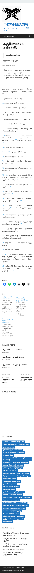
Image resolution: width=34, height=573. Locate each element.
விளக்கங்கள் (20, 516)
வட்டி (17, 513)
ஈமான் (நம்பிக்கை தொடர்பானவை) (13, 452)
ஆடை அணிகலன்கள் (10, 444)
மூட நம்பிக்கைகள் (8, 513)
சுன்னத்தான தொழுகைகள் (20, 462)
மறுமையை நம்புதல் (22, 505)
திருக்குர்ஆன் (18, 467)
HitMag (22, 570)
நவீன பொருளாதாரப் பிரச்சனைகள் (13, 492)
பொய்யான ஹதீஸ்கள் (9, 502)
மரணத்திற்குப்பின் (8, 505)
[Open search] (29, 36)
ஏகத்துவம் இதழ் (8, 455)
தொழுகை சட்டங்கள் (9, 476)
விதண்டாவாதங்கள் (9, 516)
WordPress (13, 570)
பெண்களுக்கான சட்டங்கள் (11, 500)
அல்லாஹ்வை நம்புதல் (17, 441)
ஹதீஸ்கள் (20, 519)
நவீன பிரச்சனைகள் (9, 489)
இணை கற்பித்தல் (24, 444)
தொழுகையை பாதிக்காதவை (11, 481)
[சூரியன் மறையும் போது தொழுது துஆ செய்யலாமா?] (23, 306)
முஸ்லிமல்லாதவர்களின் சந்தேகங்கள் (14, 508)
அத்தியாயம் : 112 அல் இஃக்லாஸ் (14, 365)
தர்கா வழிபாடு (7, 467)
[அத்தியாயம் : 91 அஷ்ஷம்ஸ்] (9, 304)
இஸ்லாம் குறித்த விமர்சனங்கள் (12, 449)
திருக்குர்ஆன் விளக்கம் (10, 470)
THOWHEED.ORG (16, 24)
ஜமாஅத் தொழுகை (9, 465)
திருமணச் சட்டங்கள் (9, 473)
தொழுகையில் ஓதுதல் (9, 478)
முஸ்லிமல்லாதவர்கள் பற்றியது (12, 510)
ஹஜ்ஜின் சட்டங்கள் (9, 519)
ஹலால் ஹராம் (7, 521)
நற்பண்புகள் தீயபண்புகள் (11, 486)
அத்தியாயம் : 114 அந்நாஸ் (12, 349)
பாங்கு (20, 497)
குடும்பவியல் (7, 462)
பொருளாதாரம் (22, 502)
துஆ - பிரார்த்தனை (23, 473)
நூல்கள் (5, 494)
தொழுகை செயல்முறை (24, 476)
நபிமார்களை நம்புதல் (9, 484)
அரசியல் (5, 441)
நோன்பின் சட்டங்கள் (16, 494)
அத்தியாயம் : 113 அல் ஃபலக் (13, 357)
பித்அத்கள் (27, 497)
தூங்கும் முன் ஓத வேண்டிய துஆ (15, 549)
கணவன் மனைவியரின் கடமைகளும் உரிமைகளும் (14, 458)
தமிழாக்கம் (20, 465)
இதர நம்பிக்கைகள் (8, 447)
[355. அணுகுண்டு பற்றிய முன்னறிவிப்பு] (9, 327)
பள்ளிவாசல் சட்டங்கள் (10, 497)
